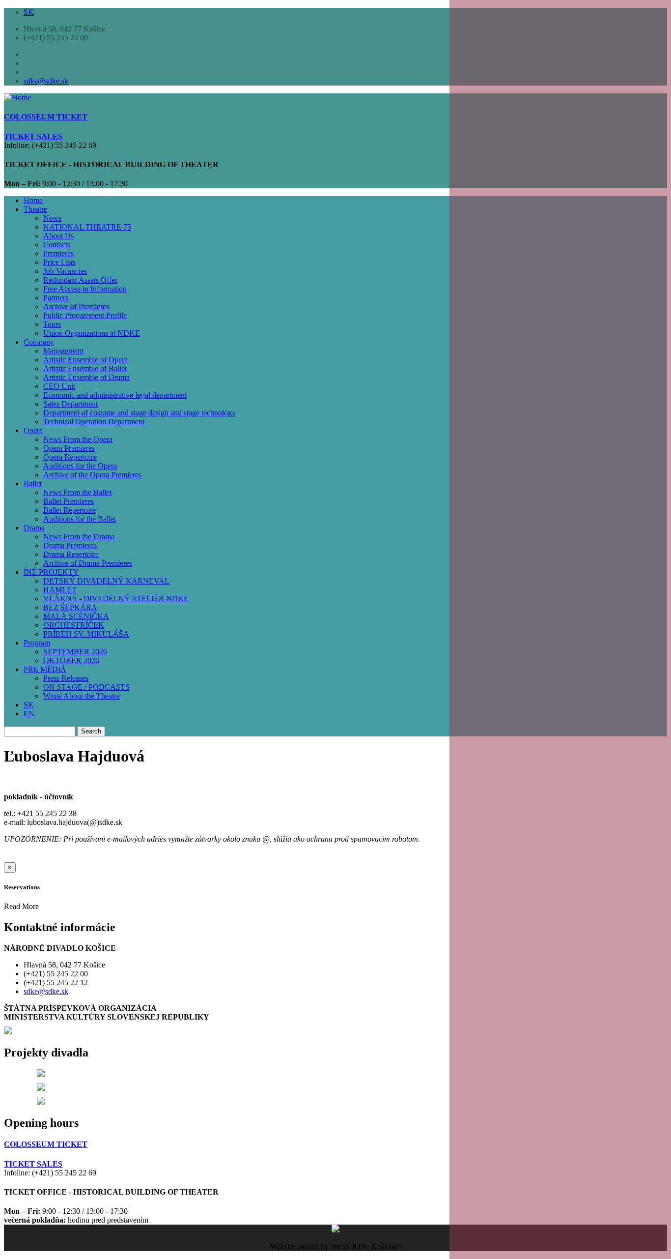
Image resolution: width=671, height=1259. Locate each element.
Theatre (35, 209)
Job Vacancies (65, 271)
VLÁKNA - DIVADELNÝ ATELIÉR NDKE (116, 598)
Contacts (56, 244)
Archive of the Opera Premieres (92, 474)
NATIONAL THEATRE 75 (87, 227)
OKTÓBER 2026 (71, 660)
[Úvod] (17, 97)
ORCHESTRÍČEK (73, 625)
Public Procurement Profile (85, 315)
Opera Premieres (69, 448)
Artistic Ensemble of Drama (86, 377)
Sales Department (70, 404)
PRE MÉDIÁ (45, 669)
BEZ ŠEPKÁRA (70, 607)
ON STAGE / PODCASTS (86, 687)
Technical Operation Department (93, 421)
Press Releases (65, 678)
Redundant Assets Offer (80, 280)
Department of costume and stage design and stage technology (139, 413)
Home (33, 200)
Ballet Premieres (68, 501)
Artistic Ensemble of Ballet (85, 368)
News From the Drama (78, 536)
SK (29, 12)
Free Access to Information (85, 289)
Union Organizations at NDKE (91, 333)
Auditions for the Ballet (79, 519)
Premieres (58, 253)
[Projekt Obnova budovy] (41, 1088)
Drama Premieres (70, 545)
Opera (33, 430)
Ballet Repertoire (69, 510)
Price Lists (59, 262)
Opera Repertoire (70, 457)
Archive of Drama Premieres (87, 563)
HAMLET (60, 590)
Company (39, 342)
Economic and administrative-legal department (115, 395)
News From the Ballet (77, 492)
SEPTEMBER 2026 (75, 651)
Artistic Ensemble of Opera (85, 359)
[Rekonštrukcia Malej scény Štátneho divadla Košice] (41, 1074)
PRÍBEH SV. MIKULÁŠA (86, 634)
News (52, 218)
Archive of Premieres (76, 306)
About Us (58, 236)
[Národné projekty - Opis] (41, 1102)
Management (63, 351)
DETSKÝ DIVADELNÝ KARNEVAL (106, 581)
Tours (52, 324)
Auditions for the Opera (80, 466)
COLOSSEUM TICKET (45, 1144)
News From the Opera (77, 439)
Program (37, 643)
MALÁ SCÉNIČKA (76, 616)
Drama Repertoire (71, 554)
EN (29, 713)
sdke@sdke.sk (46, 81)
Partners (55, 297)
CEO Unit (59, 386)
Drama (34, 528)
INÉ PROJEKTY (51, 572)
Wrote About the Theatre (81, 696)
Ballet (33, 483)
